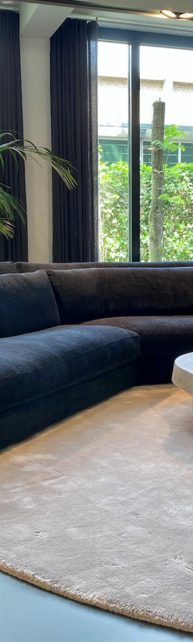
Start (174, 32)
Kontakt (186, 32)
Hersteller (179, 32)
